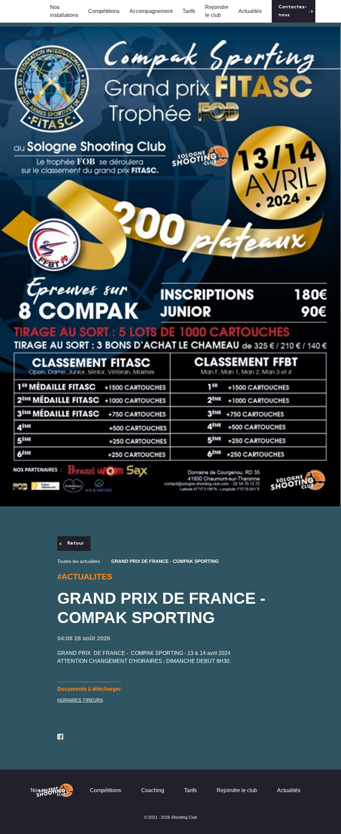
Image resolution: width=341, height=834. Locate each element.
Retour (75, 543)
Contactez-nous (292, 11)
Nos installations (64, 11)
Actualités (250, 11)
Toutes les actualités (78, 561)
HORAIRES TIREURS (80, 700)
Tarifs (188, 11)
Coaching (152, 790)
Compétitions (104, 11)
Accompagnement (151, 11)
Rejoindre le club (216, 11)
